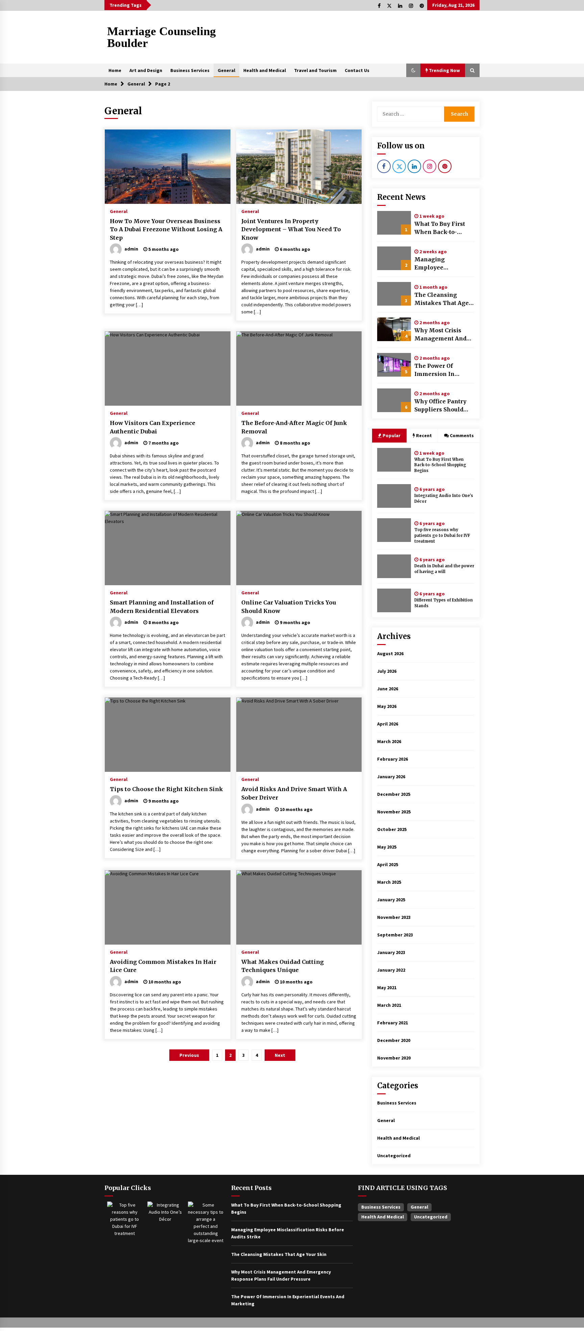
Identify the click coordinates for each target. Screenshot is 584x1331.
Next (280, 1055)
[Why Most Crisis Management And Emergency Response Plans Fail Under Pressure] (394, 329)
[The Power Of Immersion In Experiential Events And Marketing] (394, 365)
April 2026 (387, 724)
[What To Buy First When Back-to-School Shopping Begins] (394, 223)
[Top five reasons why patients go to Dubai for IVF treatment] (394, 530)
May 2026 (386, 706)
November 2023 (394, 917)
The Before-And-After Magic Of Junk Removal (294, 427)
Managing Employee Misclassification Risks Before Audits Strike (442, 263)
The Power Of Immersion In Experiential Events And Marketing (443, 370)
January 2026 (391, 777)
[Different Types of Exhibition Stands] (394, 600)
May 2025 (386, 847)
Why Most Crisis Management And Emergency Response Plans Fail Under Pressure (443, 334)
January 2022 (391, 970)
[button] (413, 70)
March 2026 (389, 741)
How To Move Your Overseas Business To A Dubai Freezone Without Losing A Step (166, 229)
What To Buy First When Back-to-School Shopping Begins (439, 228)
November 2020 (394, 1058)
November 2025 (394, 812)
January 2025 (391, 900)
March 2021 (389, 1005)
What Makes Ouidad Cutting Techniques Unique (282, 966)
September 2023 (395, 935)
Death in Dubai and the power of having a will (444, 569)
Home (114, 70)
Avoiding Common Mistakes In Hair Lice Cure (163, 966)
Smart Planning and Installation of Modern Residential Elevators (162, 606)
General (226, 70)
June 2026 (387, 689)
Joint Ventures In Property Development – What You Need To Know (291, 229)
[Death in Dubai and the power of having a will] (394, 566)
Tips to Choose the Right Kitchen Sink (166, 789)
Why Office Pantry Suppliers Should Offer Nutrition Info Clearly (442, 405)
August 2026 (390, 653)
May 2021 (386, 987)
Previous (189, 1055)
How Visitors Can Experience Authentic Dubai (152, 427)
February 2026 (392, 759)
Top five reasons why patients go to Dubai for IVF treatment (442, 535)
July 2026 (386, 671)
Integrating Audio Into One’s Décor (443, 498)
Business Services (190, 70)
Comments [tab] (462, 435)
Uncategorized (394, 1155)
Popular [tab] (391, 435)
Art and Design (145, 70)
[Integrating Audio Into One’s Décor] (394, 496)
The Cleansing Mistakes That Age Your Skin (441, 299)
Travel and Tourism (315, 70)
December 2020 (393, 1040)
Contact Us (357, 70)
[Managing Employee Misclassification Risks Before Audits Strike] (394, 258)
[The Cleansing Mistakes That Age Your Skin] (394, 294)
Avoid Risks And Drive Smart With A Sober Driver (294, 793)
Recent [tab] (424, 435)
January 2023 (391, 952)
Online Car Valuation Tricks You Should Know (288, 606)
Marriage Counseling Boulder (161, 37)
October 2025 (392, 829)
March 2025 (389, 882)
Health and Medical (264, 70)
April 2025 (387, 864)
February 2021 (392, 1023)
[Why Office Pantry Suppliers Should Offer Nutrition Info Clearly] (394, 400)
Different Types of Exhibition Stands (443, 603)
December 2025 (393, 794)
